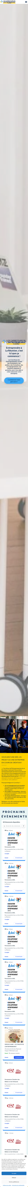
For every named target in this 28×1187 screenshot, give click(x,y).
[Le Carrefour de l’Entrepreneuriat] (8, 1)
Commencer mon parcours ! (14, 380)
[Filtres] (23, 826)
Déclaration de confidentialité (18, 1185)
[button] (25, 1156)
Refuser (14, 1177)
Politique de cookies (7, 1185)
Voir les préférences (14, 1182)
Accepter (14, 1173)
